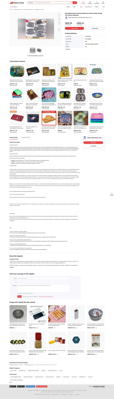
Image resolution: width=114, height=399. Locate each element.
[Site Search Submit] (75, 2)
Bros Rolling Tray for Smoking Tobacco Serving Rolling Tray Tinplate (80, 104)
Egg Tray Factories (50, 376)
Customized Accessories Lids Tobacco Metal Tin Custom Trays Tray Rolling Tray (16, 127)
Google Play (21, 386)
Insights (84, 390)
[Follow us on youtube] (100, 386)
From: (15, 278)
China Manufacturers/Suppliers (46, 390)
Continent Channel (72, 390)
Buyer (74, 6)
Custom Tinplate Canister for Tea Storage (56, 350)
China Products (37, 390)
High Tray (58, 376)
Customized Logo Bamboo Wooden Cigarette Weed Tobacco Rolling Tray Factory (49, 127)
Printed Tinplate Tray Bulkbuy (16, 380)
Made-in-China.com (51, 391)
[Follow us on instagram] (98, 386)
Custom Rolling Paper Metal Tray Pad (80, 80)
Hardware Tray (82, 376)
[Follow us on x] (96, 386)
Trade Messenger (30, 386)
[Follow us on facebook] (94, 386)
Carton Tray (74, 376)
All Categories (14, 6)
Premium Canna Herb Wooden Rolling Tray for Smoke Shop (32, 104)
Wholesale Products (57, 390)
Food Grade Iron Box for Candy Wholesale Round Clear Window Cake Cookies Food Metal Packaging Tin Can (95, 325)
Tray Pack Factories (39, 376)
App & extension (88, 6)
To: (16, 282)
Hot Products (30, 390)
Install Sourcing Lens (42, 386)
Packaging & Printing (17, 9)
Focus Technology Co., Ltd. (48, 394)
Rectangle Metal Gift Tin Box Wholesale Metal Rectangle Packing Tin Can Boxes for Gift (76, 352)
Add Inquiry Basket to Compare (36, 55)
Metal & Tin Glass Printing (33, 370)
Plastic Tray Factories (28, 376)
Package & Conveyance (28, 9)
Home (11, 9)
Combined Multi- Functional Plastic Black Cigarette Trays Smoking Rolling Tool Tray (33, 80)
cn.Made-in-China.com (69, 391)
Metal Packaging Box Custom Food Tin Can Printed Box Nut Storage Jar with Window (17, 325)
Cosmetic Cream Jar (52, 370)
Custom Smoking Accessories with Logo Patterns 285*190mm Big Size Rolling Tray (65, 104)
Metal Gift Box (13, 370)
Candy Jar (43, 370)
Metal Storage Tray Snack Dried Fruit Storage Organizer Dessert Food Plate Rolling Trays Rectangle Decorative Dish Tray (97, 104)
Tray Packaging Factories (16, 376)
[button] (71, 2)
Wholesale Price (65, 390)
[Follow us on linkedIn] (103, 386)
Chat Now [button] (95, 28)
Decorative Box (22, 370)
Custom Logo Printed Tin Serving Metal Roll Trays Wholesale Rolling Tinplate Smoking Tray (96, 80)
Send (19, 296)
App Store (13, 386)
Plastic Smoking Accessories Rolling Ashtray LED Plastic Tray (65, 80)
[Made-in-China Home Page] (17, 2)
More (11, 382)
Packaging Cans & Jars (39, 9)
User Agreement (64, 394)
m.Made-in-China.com (60, 391)
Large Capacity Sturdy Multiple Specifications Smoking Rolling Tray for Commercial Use (49, 104)
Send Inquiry (75, 28)
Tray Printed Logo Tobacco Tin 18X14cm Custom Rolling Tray (80, 127)
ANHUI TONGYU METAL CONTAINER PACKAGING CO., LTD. (80, 17)
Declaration (71, 394)
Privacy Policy (77, 394)
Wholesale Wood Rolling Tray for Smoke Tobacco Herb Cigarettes (48, 80)
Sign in (103, 3)
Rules (104, 6)
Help (81, 6)
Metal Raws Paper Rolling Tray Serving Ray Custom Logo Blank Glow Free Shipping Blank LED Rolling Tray (16, 80)
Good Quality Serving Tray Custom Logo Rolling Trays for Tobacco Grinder (97, 127)
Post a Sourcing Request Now (46, 296)
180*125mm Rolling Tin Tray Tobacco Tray (31, 127)
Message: (15, 285)
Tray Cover (90, 376)
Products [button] (31, 2)
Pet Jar (60, 370)
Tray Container (66, 376)
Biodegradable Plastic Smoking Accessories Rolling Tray (16, 104)
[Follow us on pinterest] (102, 386)
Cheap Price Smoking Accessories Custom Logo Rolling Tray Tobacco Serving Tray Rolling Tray (65, 127)
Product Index (79, 390)
